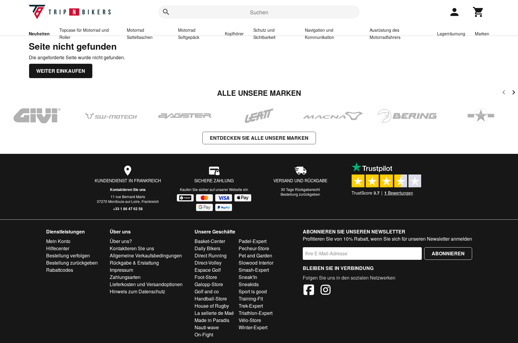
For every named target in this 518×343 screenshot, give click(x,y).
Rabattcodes (59, 269)
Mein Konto (58, 241)
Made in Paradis (212, 320)
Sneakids (249, 284)
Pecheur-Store (254, 248)
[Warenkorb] (478, 12)
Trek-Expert (251, 305)
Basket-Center (210, 241)
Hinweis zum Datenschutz (137, 291)
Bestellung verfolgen (68, 255)
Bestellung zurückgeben (300, 194)
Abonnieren (448, 253)
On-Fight (204, 334)
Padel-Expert (252, 241)
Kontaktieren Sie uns (128, 189)
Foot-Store (206, 277)
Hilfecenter (57, 248)
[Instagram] (326, 291)
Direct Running (211, 255)
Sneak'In (248, 277)
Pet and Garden (255, 255)
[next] (513, 93)
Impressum (121, 269)
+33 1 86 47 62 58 (128, 208)
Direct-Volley (208, 262)
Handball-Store (211, 298)
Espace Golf (208, 269)
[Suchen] (166, 12)
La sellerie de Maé (214, 312)
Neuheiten (39, 34)
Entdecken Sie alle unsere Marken (259, 137)
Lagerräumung (451, 34)
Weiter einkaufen (60, 70)
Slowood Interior (256, 262)
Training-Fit (251, 298)
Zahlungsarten (125, 277)
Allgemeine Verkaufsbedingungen (146, 255)
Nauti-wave (207, 327)
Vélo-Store (250, 320)
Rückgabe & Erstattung (134, 262)
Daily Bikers (207, 248)
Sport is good (253, 291)
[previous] (503, 93)
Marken (482, 34)
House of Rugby (212, 305)
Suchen (259, 12)
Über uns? (121, 241)
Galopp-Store (209, 284)
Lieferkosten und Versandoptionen (146, 284)
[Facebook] (309, 291)
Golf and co (207, 291)
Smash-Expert (254, 269)
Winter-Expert (253, 327)
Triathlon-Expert (255, 312)
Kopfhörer (234, 34)
